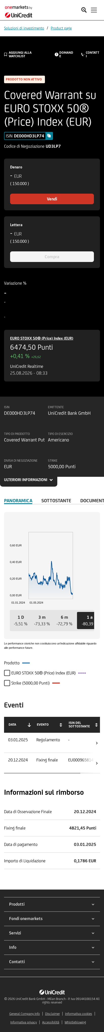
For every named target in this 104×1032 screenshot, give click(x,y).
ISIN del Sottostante (79, 724)
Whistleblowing (75, 1022)
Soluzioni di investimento (24, 28)
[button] (21, 620)
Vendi (52, 198)
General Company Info (24, 1014)
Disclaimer (52, 1014)
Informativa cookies (78, 1014)
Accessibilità (50, 1022)
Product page (61, 28)
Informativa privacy (23, 1022)
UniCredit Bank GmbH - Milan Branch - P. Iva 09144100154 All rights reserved (58, 1000)
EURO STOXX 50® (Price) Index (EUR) (41, 338)
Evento (43, 724)
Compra (52, 256)
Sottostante (56, 500)
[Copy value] (49, 135)
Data (12, 724)
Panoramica (18, 500)
